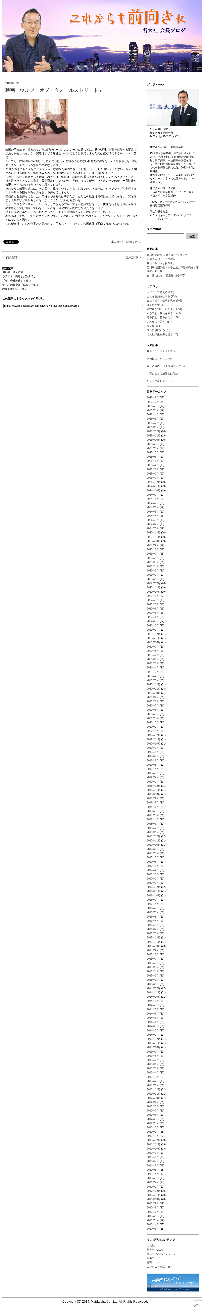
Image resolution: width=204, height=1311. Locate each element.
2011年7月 (153, 1161)
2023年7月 (153, 553)
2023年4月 (153, 566)
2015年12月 (153, 937)
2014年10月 (153, 996)
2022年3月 (153, 621)
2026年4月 (153, 414)
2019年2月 (153, 777)
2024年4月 (153, 515)
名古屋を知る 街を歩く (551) (164, 309)
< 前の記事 (10, 257)
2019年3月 (153, 773)
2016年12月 (153, 886)
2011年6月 (153, 1165)
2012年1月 (153, 1135)
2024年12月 (153, 481)
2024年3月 (153, 520)
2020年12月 (153, 684)
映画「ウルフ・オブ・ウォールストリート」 (54, 90)
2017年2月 (153, 878)
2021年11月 (153, 638)
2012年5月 (153, 1119)
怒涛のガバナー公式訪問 (161, 259)
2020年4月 (153, 718)
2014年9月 (153, 1000)
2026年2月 (153, 423)
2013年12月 (153, 1038)
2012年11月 (153, 1093)
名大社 (151, 1245)
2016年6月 (153, 912)
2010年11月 (153, 1195)
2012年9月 (153, 1102)
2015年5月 (153, 967)
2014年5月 (153, 1017)
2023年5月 (153, 562)
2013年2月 (153, 1081)
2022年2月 (153, 625)
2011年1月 (153, 1186)
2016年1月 (153, 933)
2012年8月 (153, 1106)
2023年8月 (153, 549)
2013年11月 (153, 1043)
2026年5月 (153, 410)
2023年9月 (153, 545)
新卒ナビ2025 (155, 1249)
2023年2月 (153, 574)
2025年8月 (153, 448)
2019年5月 (153, 764)
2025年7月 (153, 452)
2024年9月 (153, 494)
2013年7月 (153, 1060)
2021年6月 (153, 659)
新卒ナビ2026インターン (161, 1253)
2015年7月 (153, 958)
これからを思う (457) (159, 321)
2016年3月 (153, 925)
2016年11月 (153, 891)
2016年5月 (153, 916)
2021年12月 (153, 633)
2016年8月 (153, 903)
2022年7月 (153, 604)
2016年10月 (153, 895)
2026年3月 (153, 418)
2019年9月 (153, 747)
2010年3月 (153, 1228)
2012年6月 (153, 1114)
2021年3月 (153, 671)
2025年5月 (153, 460)
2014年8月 (153, 1005)
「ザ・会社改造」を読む (16, 280)
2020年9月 (153, 697)
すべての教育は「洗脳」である (20, 284)
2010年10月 (153, 1199)
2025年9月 (153, 444)
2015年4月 (153, 971)
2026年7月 (153, 401)
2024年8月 (153, 498)
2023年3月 (153, 570)
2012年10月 (153, 1098)
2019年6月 (153, 760)
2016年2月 (153, 929)
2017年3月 (153, 874)
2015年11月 (153, 941)
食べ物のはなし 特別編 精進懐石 (166, 275)
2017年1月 (153, 882)
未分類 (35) (153, 326)
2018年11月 (153, 790)
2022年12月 (153, 583)
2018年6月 (153, 811)
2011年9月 (153, 1152)
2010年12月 (153, 1190)
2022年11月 (153, 587)
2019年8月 (153, 751)
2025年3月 (153, 469)
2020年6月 (153, 709)
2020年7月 (153, 705)
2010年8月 (153, 1207)
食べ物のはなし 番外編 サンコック (167, 254)
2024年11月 (153, 486)
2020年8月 (153, 701)
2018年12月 (153, 785)
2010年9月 (153, 1203)
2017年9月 (153, 849)
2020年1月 (153, 730)
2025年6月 (153, 456)
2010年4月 (153, 1224)
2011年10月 (153, 1148)
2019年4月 (153, 768)
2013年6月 (153, 1064)
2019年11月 (153, 739)
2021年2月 (153, 676)
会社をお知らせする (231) (162, 296)
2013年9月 (153, 1051)
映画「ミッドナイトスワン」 (163, 351)
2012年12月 (153, 1089)
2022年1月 (153, 629)
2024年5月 (153, 511)
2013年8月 (153, 1055)
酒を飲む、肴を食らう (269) (163, 317)
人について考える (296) (160, 292)
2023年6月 (153, 558)
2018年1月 (153, 832)
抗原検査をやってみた (160, 358)
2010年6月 (153, 1216)
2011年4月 (153, 1173)
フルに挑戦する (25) (158, 330)
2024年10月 (153, 490)
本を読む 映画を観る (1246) (164, 313)
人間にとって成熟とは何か (162, 373)
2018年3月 (153, 823)
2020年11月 (153, 688)
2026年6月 (153, 406)
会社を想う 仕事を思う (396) (164, 300)
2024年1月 (153, 528)
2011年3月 (153, 1178)
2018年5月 (153, 815)
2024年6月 (153, 507)
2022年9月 (153, 595)
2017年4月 (153, 870)
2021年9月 (153, 646)
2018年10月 (153, 794)
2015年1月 (153, 984)
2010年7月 (153, 1211)
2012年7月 (153, 1110)
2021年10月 (153, 642)
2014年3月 (153, 1026)
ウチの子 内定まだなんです (19, 276)
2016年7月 (153, 908)
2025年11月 (153, 435)
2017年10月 (153, 844)
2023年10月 (153, 541)
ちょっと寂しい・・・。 (161, 380)
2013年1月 (153, 1085)
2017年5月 (153, 865)
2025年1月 (153, 477)
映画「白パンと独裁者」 (161, 263)
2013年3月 (153, 1076)
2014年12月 (153, 988)
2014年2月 (153, 1030)
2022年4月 (153, 616)
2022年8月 (153, 600)
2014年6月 (153, 1013)
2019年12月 (153, 735)
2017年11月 (153, 840)
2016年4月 (153, 920)
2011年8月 (153, 1156)
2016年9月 (153, 899)
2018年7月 (153, 806)
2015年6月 (153, 963)
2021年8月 (153, 650)
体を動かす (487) (156, 304)
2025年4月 (153, 465)
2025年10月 (153, 439)
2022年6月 (153, 608)
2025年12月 (153, 431)
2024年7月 (153, 503)
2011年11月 (153, 1144)
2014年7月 (153, 1009)
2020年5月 (153, 714)
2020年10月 (153, 693)
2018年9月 (153, 798)
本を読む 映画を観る (126, 242)
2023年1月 (153, 579)
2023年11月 (153, 536)
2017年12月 (153, 836)
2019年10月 (153, 743)
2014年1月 (153, 1034)
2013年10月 (153, 1047)
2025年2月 (153, 473)
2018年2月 (153, 828)
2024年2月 (153, 524)
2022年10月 (153, 591)
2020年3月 (153, 722)
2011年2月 (153, 1182)
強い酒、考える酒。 (14, 272)
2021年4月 (153, 667)
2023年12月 (153, 532)
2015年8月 (153, 954)
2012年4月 (153, 1123)
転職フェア (153, 1262)
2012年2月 (153, 1131)
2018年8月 (153, 802)
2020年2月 (153, 726)
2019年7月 (153, 756)
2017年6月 (153, 861)
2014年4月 (153, 1021)
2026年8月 (153, 397)
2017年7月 (153, 857)
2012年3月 (153, 1127)
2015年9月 (153, 950)
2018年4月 (153, 819)
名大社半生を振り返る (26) (162, 334)
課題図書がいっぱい (14, 289)
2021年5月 (153, 663)
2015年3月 (153, 975)
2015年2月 (153, 979)
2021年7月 (153, 655)
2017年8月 (153, 853)
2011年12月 (153, 1140)
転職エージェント (157, 1258)
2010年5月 (153, 1220)
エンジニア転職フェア (160, 1266)
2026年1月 (153, 427)
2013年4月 (153, 1072)
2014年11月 (153, 992)
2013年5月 (153, 1068)
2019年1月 (153, 781)
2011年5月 (153, 1169)
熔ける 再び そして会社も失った (166, 366)
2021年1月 (153, 680)
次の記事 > (133, 257)
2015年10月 (153, 946)
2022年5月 (153, 612)
